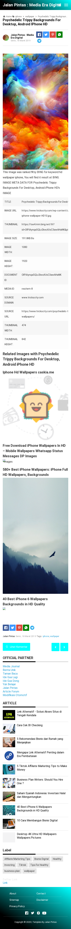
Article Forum (11, 691)
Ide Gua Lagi (10, 677)
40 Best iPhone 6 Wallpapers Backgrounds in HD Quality (34, 808)
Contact (41, 893)
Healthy (57, 859)
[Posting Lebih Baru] (64, 647)
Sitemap (14, 900)
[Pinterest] (53, 35)
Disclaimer (42, 900)
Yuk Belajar (9, 684)
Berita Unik (9, 670)
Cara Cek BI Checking (30, 725)
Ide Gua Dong (11, 680)
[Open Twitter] (33, 913)
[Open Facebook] (27, 913)
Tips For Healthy (39, 865)
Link (5, 882)
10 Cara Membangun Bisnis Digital (37, 820)
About (12, 893)
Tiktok (22, 865)
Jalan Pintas (10, 688)
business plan (12, 871)
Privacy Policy (17, 906)
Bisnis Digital (41, 859)
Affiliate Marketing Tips (17, 859)
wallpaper (54, 636)
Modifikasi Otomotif (15, 695)
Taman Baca (10, 673)
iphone (46, 636)
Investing (9, 865)
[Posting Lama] (55, 647)
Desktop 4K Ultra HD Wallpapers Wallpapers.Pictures (37, 835)
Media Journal (11, 666)
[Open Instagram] (38, 913)
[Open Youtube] (44, 913)
